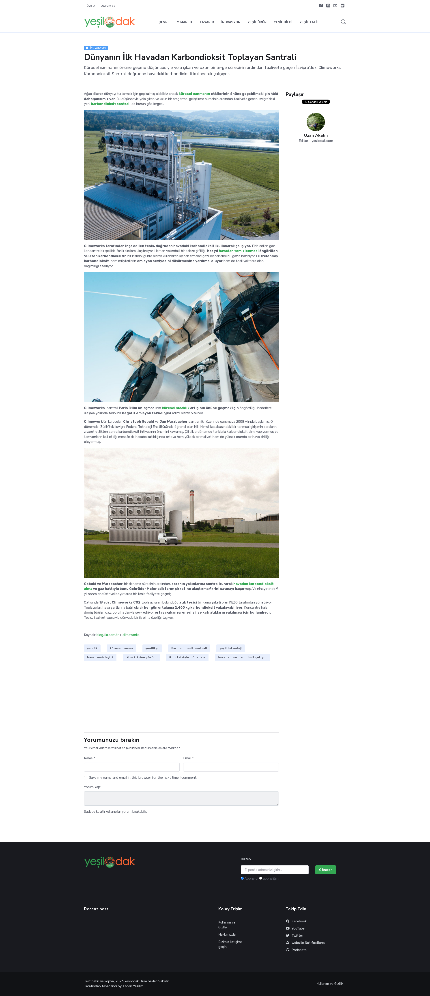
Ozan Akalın (316, 135)
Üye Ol (91, 5)
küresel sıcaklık (175, 408)
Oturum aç (108, 5)
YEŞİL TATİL (309, 22)
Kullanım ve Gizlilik (226, 925)
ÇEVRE (164, 22)
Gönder (325, 870)
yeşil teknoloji (230, 648)
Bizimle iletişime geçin (230, 944)
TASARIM (207, 22)
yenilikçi (152, 648)
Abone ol (251, 879)
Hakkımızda (227, 934)
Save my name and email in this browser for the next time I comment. (143, 778)
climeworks (131, 635)
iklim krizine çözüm (141, 657)
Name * (89, 758)
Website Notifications (308, 943)
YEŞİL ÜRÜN (257, 22)
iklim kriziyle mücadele (187, 657)
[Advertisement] (181, 697)
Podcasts (299, 950)
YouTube (298, 928)
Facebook (299, 921)
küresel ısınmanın (194, 94)
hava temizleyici (100, 657)
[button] (342, 22)
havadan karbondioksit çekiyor (242, 657)
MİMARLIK (184, 22)
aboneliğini (271, 879)
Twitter (297, 936)
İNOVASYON (230, 22)
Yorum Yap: (92, 787)
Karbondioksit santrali (189, 648)
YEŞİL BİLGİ (283, 22)
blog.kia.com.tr (108, 635)
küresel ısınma (121, 648)
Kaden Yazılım (133, 986)
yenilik (92, 648)
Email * (188, 758)
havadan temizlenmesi (239, 251)
